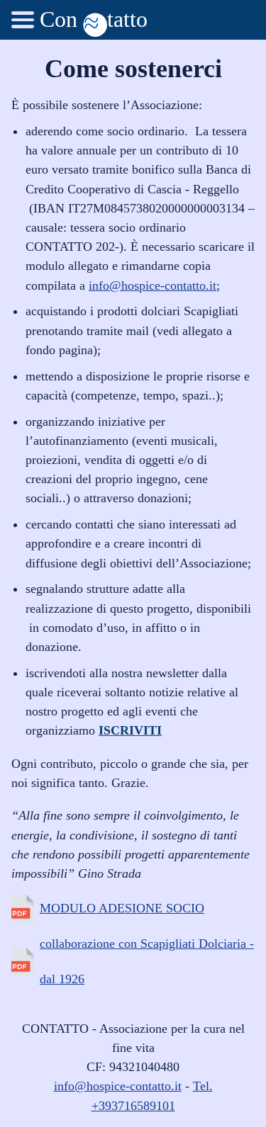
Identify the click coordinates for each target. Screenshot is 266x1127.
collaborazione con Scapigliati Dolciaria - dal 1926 (147, 961)
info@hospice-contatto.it (152, 285)
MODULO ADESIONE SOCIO (122, 908)
